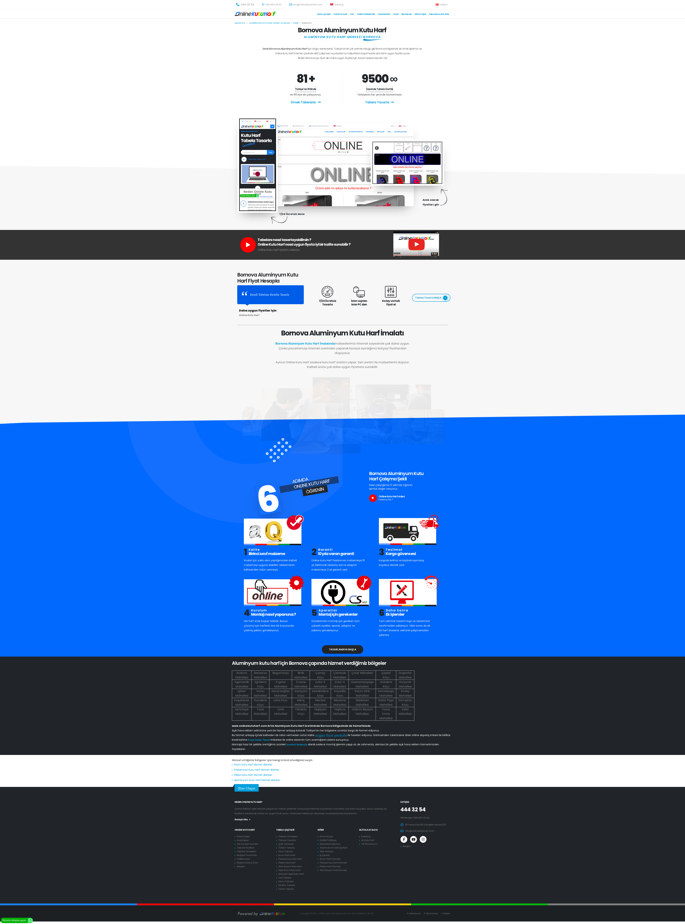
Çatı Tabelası (286, 843)
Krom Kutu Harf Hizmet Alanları (253, 764)
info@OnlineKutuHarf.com (307, 4)
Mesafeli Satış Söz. (330, 843)
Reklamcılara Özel (439, 14)
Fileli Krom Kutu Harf (289, 870)
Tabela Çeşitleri (285, 829)
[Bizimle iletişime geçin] (30, 920)
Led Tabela (284, 877)
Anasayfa (240, 23)
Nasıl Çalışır (324, 14)
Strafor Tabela (286, 885)
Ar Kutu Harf (367, 840)
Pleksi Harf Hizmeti (330, 866)
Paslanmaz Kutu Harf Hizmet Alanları (256, 770)
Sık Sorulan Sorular (247, 843)
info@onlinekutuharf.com (419, 830)
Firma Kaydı (326, 836)
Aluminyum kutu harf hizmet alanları (269, 23)
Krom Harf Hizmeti (330, 858)
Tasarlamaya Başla (342, 649)
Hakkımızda (384, 14)
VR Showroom (369, 843)
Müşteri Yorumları (247, 855)
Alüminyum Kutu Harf (290, 866)
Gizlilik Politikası (328, 840)
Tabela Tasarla (377, 102)
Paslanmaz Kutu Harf (290, 858)
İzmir (296, 23)
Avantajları (340, 14)
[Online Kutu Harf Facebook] (403, 839)
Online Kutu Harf (245, 829)
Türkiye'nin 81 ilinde (305, 89)
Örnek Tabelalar (303, 102)
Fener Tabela (286, 888)
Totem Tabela (286, 847)
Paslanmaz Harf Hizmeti (333, 862)
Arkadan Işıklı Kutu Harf (291, 873)
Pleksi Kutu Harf (286, 862)
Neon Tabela (285, 881)
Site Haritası (326, 851)
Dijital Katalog (368, 829)
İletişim (241, 866)
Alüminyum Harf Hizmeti (333, 870)
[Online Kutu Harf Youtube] (413, 839)
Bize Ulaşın (420, 14)
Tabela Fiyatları (245, 847)
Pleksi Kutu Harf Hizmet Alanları (253, 775)
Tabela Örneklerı (366, 14)
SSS (352, 14)
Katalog (338, 4)
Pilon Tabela (285, 851)
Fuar (396, 14)
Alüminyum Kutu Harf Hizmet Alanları (257, 780)
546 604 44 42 (273, 4)
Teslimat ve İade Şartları (333, 847)
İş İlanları (407, 14)
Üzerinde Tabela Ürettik (379, 89)
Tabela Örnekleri (246, 851)
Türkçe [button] (443, 4)
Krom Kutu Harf (286, 855)
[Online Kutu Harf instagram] (423, 839)
